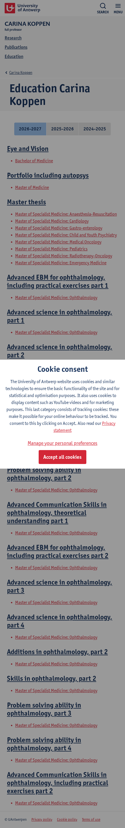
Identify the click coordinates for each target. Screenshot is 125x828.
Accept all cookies (62, 457)
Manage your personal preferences (62, 443)
